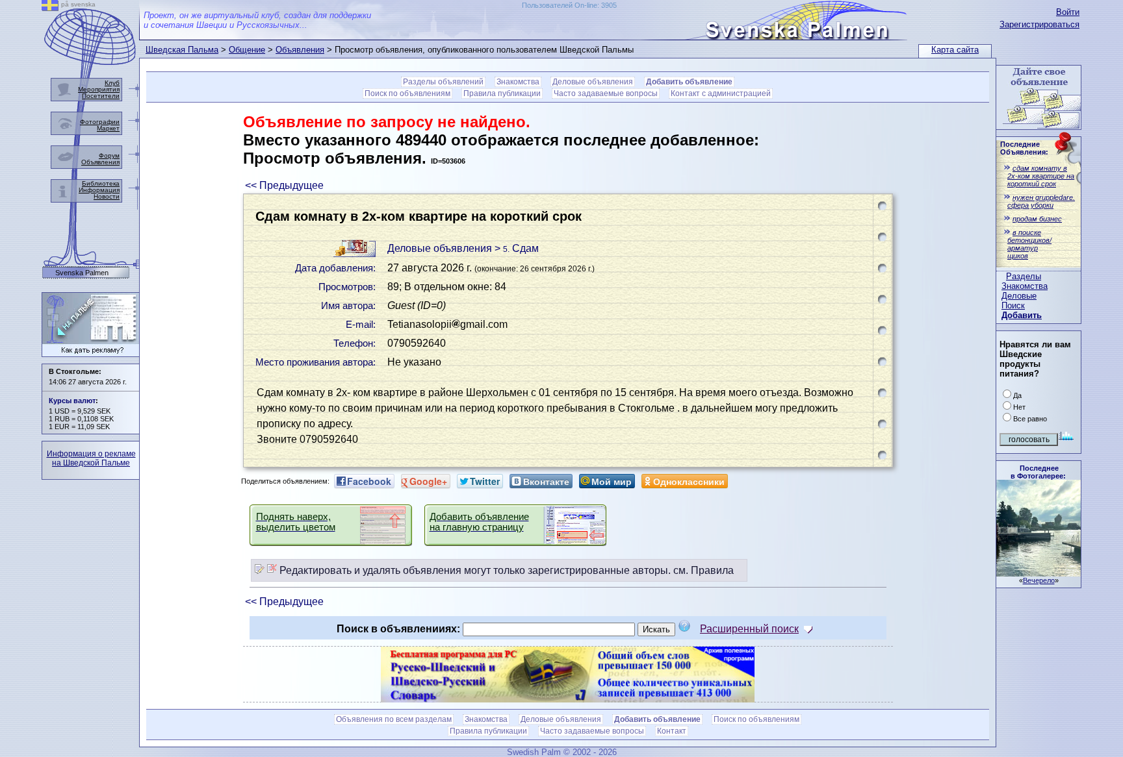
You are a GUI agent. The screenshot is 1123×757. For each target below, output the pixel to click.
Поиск (1013, 305)
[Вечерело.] (1038, 572)
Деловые (1019, 296)
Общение (247, 50)
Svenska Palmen (82, 273)
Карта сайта (955, 50)
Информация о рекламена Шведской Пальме (91, 458)
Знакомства (1024, 286)
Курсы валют (72, 400)
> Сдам (517, 248)
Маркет (108, 128)
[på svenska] (50, 7)
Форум (109, 155)
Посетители (101, 95)
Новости (107, 196)
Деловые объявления (592, 81)
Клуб (112, 82)
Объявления (300, 50)
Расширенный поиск (749, 628)
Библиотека (101, 183)
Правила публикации (502, 93)
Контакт (671, 731)
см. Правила (703, 570)
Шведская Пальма (182, 50)
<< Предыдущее (284, 185)
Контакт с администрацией (721, 93)
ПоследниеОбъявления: (1024, 148)
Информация (99, 189)
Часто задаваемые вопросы (606, 93)
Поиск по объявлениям (407, 93)
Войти (1067, 12)
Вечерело (1039, 580)
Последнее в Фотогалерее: (1038, 472)
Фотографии (100, 121)
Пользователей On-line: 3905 (569, 5)
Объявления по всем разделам (394, 719)
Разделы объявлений (443, 81)
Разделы (1023, 276)
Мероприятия (99, 89)
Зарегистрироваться (1039, 24)
